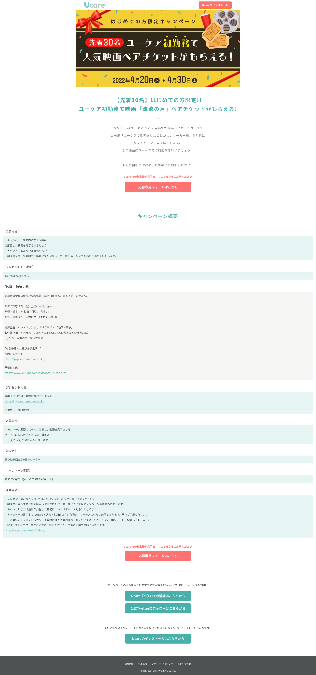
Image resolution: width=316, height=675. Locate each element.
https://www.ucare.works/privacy (25, 530)
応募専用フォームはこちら (158, 187)
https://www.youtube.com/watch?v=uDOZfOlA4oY (35, 373)
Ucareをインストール (215, 5)
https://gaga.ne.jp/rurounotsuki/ (24, 359)
